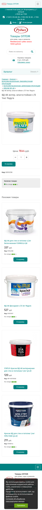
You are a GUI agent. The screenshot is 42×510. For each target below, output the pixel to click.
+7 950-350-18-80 (26, 17)
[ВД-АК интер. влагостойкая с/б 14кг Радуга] (21, 122)
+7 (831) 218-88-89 (13, 17)
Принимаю (21, 506)
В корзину (8, 164)
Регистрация (27, 22)
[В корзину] (13, 60)
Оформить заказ (24, 62)
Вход (14, 22)
